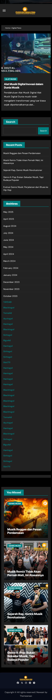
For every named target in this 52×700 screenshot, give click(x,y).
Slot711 (6, 362)
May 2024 (8, 247)
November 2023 (11, 289)
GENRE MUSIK (15, 503)
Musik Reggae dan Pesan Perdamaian (22, 153)
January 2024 (10, 275)
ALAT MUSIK (10, 79)
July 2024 (8, 233)
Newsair (40, 692)
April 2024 (8, 254)
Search (10, 121)
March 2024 (9, 261)
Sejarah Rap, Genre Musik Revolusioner (22, 170)
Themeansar (26, 696)
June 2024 (8, 240)
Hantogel (8, 324)
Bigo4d (7, 340)
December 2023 (11, 282)
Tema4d (7, 313)
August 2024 (9, 226)
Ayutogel (8, 318)
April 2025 (8, 219)
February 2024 (10, 268)
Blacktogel (8, 307)
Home (7, 28)
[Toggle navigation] (4, 11)
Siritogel (7, 335)
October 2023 (10, 296)
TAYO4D (7, 302)
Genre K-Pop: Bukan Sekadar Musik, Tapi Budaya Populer (21, 656)
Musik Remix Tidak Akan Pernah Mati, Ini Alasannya (25, 573)
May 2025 (8, 212)
